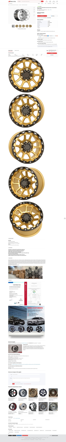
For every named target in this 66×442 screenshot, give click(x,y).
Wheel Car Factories (11, 430)
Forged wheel (34, 419)
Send (13, 383)
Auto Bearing (10, 427)
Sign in (57, 1)
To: (11, 376)
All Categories (10, 3)
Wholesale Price (37, 437)
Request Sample (49, 17)
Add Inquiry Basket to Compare (22, 28)
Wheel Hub (39, 364)
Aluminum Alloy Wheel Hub (39, 427)
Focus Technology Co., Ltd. (28, 439)
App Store (10, 435)
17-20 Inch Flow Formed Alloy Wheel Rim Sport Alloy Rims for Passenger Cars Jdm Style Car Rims (53, 399)
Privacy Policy (43, 439)
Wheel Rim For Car (42, 430)
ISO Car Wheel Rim (54, 430)
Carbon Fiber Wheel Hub (32, 427)
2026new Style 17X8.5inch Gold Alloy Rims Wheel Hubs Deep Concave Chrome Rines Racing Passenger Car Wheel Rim (33, 399)
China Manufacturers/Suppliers (27, 437)
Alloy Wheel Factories (23, 430)
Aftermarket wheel (47, 419)
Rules (57, 3)
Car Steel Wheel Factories (30, 430)
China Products (22, 437)
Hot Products (19, 437)
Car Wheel (13, 364)
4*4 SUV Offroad (35, 364)
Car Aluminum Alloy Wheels (48, 430)
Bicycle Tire (14, 427)
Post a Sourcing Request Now (27, 383)
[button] (40, 1)
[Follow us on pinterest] (56, 435)
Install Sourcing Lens (25, 435)
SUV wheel (9, 419)
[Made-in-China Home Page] (12, 1)
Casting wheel (22, 419)
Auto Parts (32, 364)
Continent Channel (41, 437)
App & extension (49, 3)
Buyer (42, 3)
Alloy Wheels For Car (36, 430)
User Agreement (36, 439)
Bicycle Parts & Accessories (20, 427)
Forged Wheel (26, 364)
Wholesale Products (33, 437)
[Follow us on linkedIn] (57, 435)
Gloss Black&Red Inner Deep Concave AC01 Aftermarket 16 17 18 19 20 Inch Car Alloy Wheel (12, 412)
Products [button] (19, 1)
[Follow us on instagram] (54, 435)
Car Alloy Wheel (19, 364)
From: (11, 374)
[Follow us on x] (53, 435)
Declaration (40, 439)
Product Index (44, 437)
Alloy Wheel (16, 364)
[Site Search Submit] (42, 1)
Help (45, 3)
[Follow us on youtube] (55, 435)
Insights (47, 437)
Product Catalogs (18, 418)
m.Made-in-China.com (35, 438)
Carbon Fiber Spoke (26, 427)
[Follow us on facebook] (52, 435)
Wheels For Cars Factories (17, 430)
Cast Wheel (29, 364)
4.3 (50, 51)
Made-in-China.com (30, 438)
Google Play (14, 435)
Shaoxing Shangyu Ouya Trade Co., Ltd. (43, 9)
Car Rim (24, 364)
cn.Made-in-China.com (39, 438)
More (8, 433)
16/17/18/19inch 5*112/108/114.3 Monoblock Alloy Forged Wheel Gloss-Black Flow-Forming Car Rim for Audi (43, 399)
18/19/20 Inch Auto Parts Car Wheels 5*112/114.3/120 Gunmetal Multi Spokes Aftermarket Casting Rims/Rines (22, 399)
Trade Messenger (19, 435)
